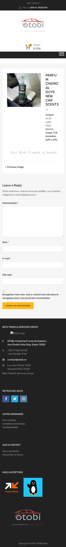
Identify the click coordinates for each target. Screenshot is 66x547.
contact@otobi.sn (17, 359)
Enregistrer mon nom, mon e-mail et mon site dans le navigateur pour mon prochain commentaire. (30, 296)
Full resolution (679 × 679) (51, 136)
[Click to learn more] (11, 487)
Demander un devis (12, 454)
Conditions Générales (13, 423)
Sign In (33, 7)
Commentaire (10, 203)
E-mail (6, 258)
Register (42, 7)
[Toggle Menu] (61, 55)
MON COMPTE (33, 3)
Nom (5, 242)
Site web (7, 274)
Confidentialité (10, 427)
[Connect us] (5, 399)
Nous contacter (10, 451)
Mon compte (9, 420)
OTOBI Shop (42, 543)
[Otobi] (33, 36)
